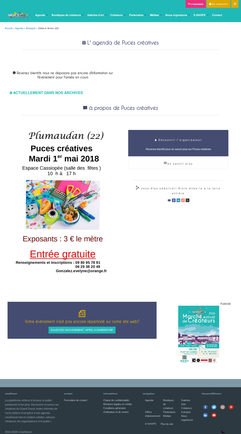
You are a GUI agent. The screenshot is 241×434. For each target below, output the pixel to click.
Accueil (8, 28)
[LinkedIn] (178, 200)
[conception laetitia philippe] (223, 432)
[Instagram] (222, 407)
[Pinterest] (231, 407)
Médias (154, 15)
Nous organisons (176, 15)
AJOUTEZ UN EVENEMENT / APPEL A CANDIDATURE (83, 330)
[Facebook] (174, 200)
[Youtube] (214, 415)
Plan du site (167, 424)
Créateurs (116, 15)
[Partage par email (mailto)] (169, 200)
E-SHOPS (200, 15)
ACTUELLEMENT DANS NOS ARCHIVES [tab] (48, 92)
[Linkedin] (205, 415)
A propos (186, 412)
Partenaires (136, 15)
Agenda (40, 15)
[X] (188, 200)
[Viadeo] (183, 200)
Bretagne (31, 28)
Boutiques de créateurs (66, 15)
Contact (217, 15)
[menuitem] (17, 15)
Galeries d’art (95, 15)
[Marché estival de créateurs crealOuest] (198, 334)
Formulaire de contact (75, 400)
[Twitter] (214, 407)
